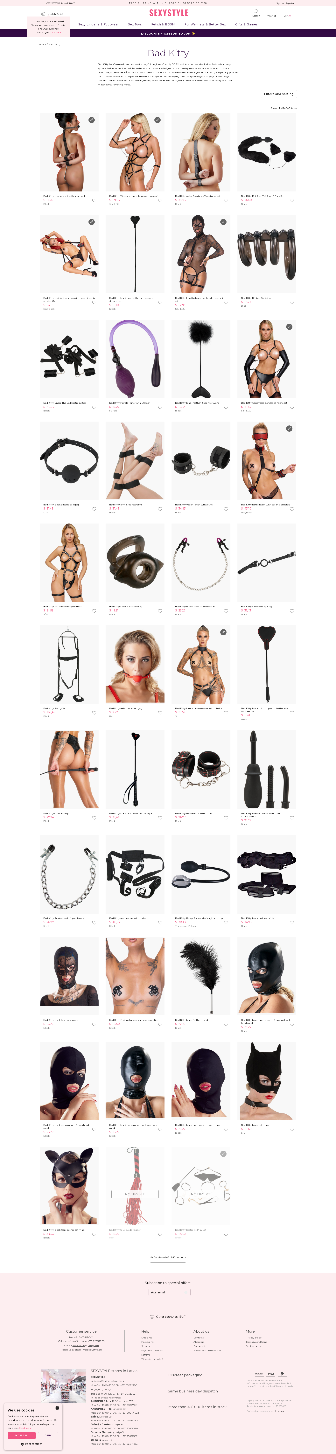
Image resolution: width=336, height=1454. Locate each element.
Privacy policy (254, 1337)
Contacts (198, 1337)
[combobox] (57, 1408)
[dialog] (33, 1426)
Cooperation (200, 1346)
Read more (25, 1428)
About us (198, 1341)
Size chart (146, 1346)
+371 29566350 (129, 1420)
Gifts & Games (246, 24)
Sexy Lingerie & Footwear (98, 24)
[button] (33, 1444)
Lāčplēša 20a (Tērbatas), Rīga (107, 1380)
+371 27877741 (129, 1405)
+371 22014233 (129, 1443)
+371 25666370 (129, 1428)
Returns (145, 1354)
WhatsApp (79, 1345)
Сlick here (55, 32)
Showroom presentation (207, 1350)
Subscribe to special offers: (168, 1283)
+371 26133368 (128, 1393)
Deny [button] (48, 1435)
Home (42, 44)
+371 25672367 (129, 1436)
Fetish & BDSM (163, 24)
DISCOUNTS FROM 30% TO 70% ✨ (168, 33)
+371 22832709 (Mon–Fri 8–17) (60, 3)
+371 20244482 (130, 1412)
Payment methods (152, 1350)
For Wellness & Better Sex (205, 24)
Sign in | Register (285, 3)
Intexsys (279, 1411)
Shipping (146, 1337)
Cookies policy (254, 1346)
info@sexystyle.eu (92, 1349)
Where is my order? (152, 1358)
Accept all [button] (22, 1435)
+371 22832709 (96, 1341)
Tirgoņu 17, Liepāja (101, 1389)
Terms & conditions (256, 1341)
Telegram (93, 1345)
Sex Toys (135, 24)
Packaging (147, 1341)
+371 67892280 (128, 1385)
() (55, 13)
